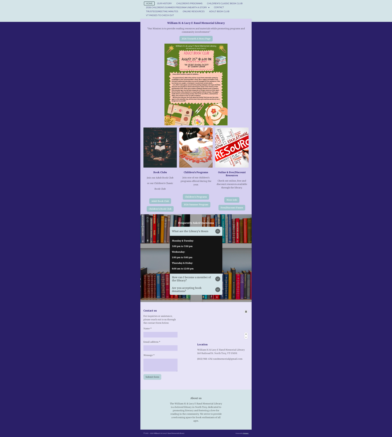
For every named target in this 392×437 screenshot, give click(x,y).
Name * (147, 328)
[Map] (223, 324)
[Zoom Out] (246, 337)
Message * (149, 355)
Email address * (151, 342)
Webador (246, 433)
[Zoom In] (246, 334)
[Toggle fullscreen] (246, 311)
